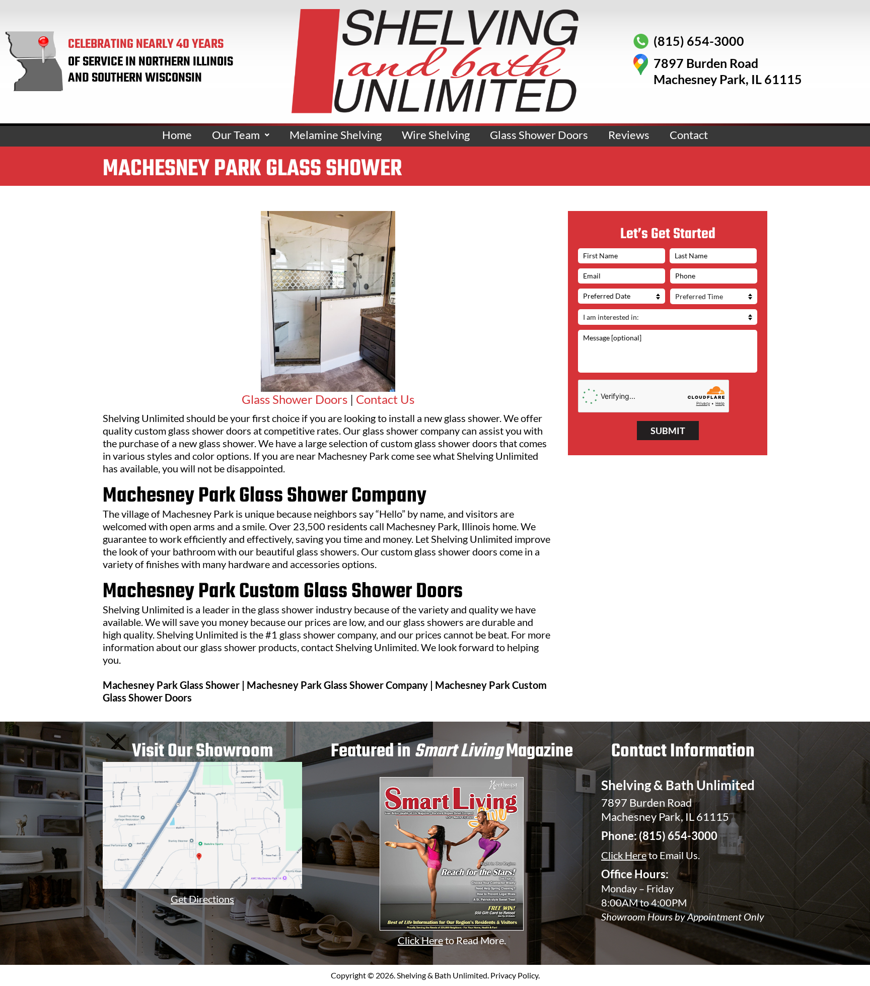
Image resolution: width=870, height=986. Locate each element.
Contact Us (385, 399)
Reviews (628, 135)
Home (177, 135)
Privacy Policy (514, 975)
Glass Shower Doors (539, 135)
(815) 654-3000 (678, 835)
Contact (689, 135)
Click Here (623, 855)
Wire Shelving (436, 135)
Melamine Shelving (335, 135)
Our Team (236, 135)
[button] (240, 135)
